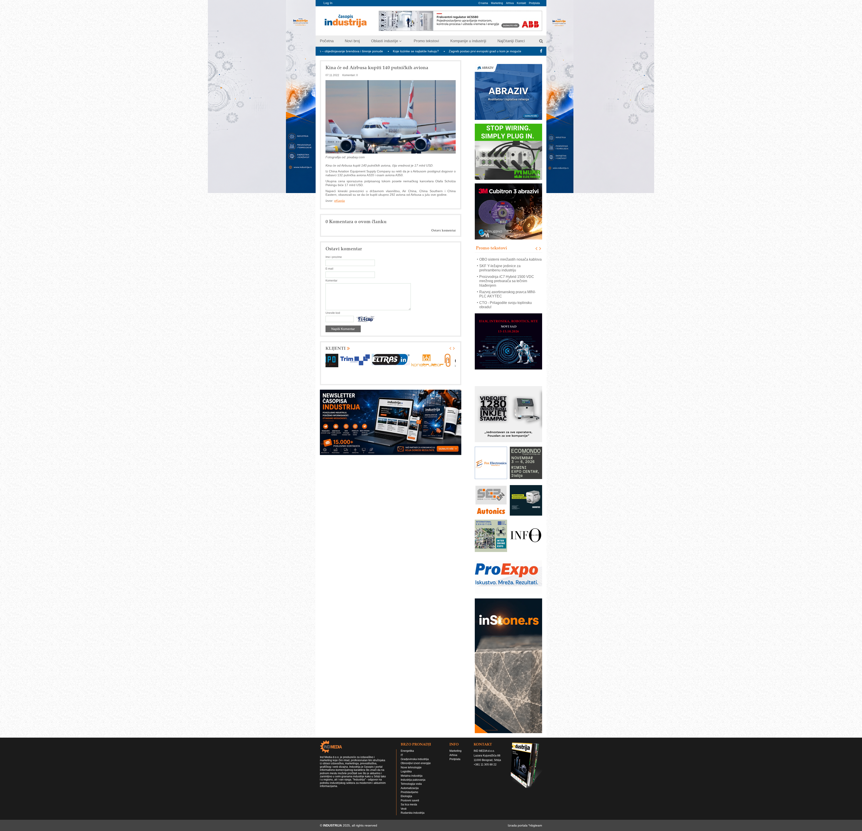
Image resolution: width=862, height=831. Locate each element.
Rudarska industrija (412, 812)
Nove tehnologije (411, 767)
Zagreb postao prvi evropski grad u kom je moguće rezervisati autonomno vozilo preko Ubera (442, 51)
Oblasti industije (384, 41)
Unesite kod (332, 312)
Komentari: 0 (350, 75)
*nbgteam (535, 825)
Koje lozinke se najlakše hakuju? (343, 51)
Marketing (497, 3)
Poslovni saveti (410, 800)
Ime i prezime (333, 257)
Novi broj (352, 41)
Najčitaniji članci (511, 41)
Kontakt (521, 3)
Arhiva (510, 3)
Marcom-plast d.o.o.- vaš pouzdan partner (506, 298)
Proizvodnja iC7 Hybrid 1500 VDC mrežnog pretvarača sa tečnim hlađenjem (506, 263)
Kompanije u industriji (468, 41)
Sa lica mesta (409, 804)
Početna (327, 41)
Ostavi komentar (443, 230)
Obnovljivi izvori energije (416, 763)
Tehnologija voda (411, 783)
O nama (483, 3)
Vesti (404, 808)
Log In (327, 3)
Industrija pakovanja (413, 779)
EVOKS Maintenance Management (507, 307)
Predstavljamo (409, 792)
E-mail (329, 268)
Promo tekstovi (426, 41)
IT (402, 755)
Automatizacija (410, 788)
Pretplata (534, 3)
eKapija (339, 200)
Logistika (406, 771)
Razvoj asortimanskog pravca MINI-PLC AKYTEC (507, 277)
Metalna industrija (411, 775)
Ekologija (406, 796)
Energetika (407, 750)
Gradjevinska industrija (415, 759)
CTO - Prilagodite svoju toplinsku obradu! (505, 287)
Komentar (331, 280)
